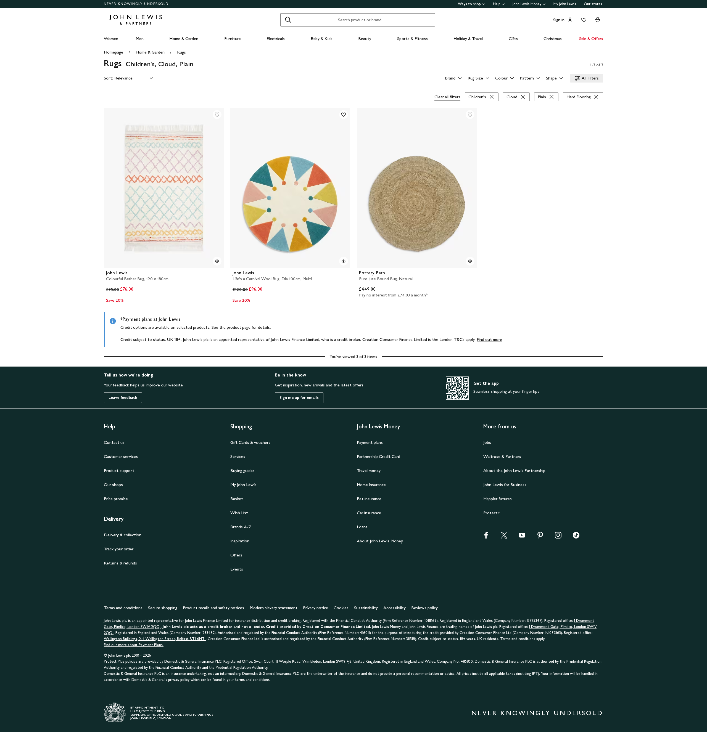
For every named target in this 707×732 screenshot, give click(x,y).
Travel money (369, 470)
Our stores (593, 4)
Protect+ (491, 512)
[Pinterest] (540, 537)
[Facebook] (486, 537)
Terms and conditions (123, 607)
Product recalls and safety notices (213, 607)
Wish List (239, 512)
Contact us (114, 442)
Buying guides (242, 470)
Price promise (116, 498)
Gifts (513, 38)
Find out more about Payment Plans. (133, 645)
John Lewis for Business (504, 484)
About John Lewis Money (380, 540)
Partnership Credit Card (378, 456)
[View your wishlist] (582, 19)
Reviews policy (424, 607)
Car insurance (369, 512)
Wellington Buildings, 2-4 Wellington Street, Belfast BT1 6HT (155, 638)
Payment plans (370, 442)
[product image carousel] (164, 188)
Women (111, 38)
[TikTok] (576, 537)
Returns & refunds (120, 563)
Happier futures (497, 498)
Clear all (447, 96)
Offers (236, 555)
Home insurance (371, 484)
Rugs (181, 52)
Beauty (364, 38)
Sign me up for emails (299, 397)
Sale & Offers (591, 38)
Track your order (118, 548)
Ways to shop (469, 4)
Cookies (341, 607)
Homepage (113, 52)
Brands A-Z (240, 526)
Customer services (121, 456)
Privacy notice (315, 607)
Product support (119, 470)
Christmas (553, 38)
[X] (504, 537)
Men (140, 38)
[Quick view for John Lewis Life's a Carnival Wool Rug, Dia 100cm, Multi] (343, 261)
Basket (236, 498)
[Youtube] (522, 537)
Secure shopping (162, 607)
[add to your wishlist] (217, 114)
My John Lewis (564, 4)
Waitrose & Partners (502, 456)
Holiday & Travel (468, 38)
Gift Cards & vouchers (250, 442)
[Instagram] (558, 537)
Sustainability (366, 607)
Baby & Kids (322, 38)
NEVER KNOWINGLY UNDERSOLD (136, 4)
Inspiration (239, 540)
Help (496, 4)
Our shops (113, 484)
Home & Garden (183, 38)
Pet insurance (369, 498)
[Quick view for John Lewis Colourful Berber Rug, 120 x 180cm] (217, 261)
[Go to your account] (570, 19)
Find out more (489, 339)
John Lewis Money (527, 4)
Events (236, 569)
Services (237, 456)
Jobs (487, 442)
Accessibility (394, 607)
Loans (362, 526)
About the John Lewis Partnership (514, 470)
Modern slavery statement (273, 607)
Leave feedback (123, 397)
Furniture (232, 38)
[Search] (288, 19)
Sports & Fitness (412, 38)
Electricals (276, 38)
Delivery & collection (122, 534)
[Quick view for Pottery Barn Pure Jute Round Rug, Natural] (470, 261)
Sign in (558, 19)
